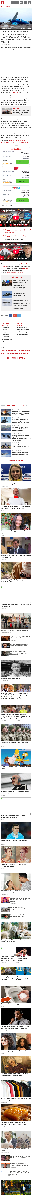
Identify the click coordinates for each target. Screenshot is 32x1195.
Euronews (15, 92)
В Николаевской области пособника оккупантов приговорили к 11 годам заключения (23, 331)
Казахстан (16, 350)
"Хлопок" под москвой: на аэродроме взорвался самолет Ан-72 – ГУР (20, 293)
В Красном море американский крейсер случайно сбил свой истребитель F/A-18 (21, 413)
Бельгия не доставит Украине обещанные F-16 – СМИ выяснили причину (20, 429)
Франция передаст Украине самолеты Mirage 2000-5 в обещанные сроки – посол (20, 454)
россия (10, 350)
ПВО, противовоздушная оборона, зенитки (14, 353)
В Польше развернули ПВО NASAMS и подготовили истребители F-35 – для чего (20, 421)
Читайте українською (25, 44)
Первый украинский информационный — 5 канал (3, 2)
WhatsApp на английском (14, 273)
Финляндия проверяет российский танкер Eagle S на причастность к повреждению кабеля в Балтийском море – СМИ (8, 334)
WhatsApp (25, 268)
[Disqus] (16, 383)
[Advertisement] (16, 174)
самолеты (4, 350)
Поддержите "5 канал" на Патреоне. (17, 236)
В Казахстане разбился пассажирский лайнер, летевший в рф (21, 112)
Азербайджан (25, 350)
